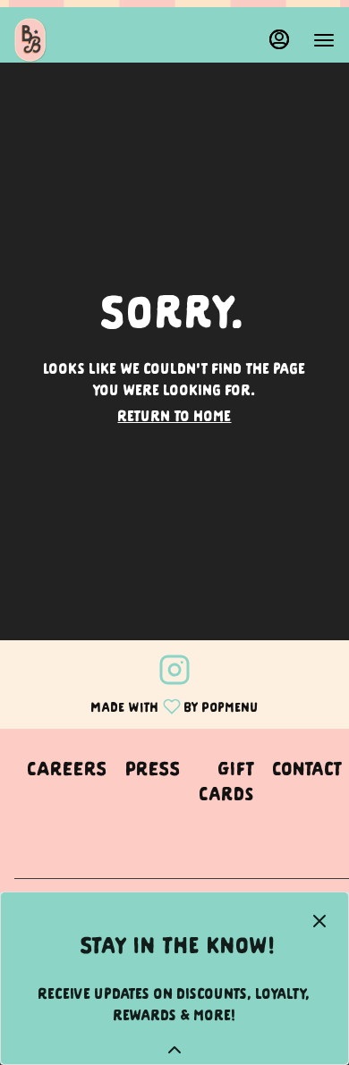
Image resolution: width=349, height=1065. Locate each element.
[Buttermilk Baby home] (94, 40)
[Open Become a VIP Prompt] (174, 1050)
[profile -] (279, 39)
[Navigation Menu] (324, 40)
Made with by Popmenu (136, 704)
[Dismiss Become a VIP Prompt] (319, 921)
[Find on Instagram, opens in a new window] (174, 672)
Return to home (175, 415)
